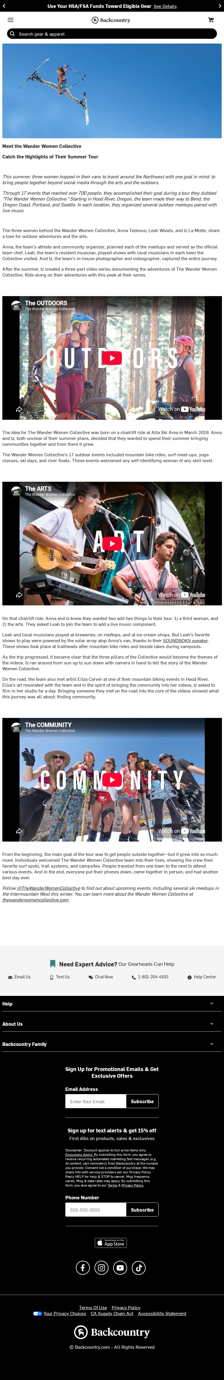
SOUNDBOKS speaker (185, 640)
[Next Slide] (220, 6)
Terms (112, 1185)
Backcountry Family (24, 1044)
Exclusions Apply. (79, 1154)
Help (7, 1003)
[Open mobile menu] (10, 19)
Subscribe (142, 1101)
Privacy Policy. (133, 1185)
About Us (12, 1023)
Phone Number (82, 1197)
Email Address (81, 1089)
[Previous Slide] (4, 6)
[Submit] (12, 33)
